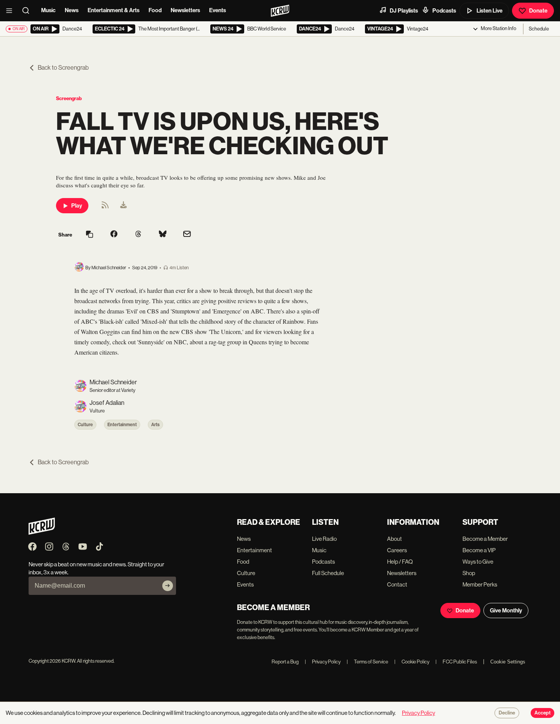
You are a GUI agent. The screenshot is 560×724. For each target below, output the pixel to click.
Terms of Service (367, 662)
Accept (542, 713)
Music (48, 10)
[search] (28, 10)
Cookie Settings (507, 662)
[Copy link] (89, 234)
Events (217, 10)
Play (76, 205)
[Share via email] (187, 235)
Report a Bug (285, 662)
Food (155, 10)
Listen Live (489, 10)
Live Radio (324, 538)
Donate (538, 10)
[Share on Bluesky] (162, 234)
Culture (85, 424)
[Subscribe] (167, 585)
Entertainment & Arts (113, 10)
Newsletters (185, 10)
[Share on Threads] (138, 234)
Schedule (539, 29)
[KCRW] (42, 532)
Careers (397, 550)
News (71, 10)
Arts (155, 424)
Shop (468, 573)
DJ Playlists (404, 10)
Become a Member (485, 538)
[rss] (105, 207)
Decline (507, 713)
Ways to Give (477, 561)
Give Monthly (506, 610)
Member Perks (479, 584)
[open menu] (11, 10)
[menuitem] (123, 205)
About (394, 538)
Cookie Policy (411, 662)
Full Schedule (328, 573)
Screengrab (69, 98)
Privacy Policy (323, 662)
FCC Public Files (456, 662)
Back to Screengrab (63, 67)
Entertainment (122, 424)
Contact (397, 584)
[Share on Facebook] (114, 234)
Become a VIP (479, 550)
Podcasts (444, 10)
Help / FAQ (400, 561)
